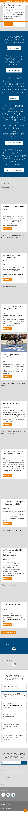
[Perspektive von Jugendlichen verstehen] (14, 195)
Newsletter (24, 1)
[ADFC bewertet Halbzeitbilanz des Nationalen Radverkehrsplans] (14, 539)
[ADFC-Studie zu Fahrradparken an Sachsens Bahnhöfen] (14, 490)
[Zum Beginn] (25, 810)
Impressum (3, 804)
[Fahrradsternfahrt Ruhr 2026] (14, 593)
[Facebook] (3, 795)
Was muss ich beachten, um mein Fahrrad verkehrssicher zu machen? (12, 705)
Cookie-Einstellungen (5, 808)
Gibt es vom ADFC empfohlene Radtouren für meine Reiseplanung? (13, 737)
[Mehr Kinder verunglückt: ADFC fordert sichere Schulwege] (14, 244)
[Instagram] (8, 795)
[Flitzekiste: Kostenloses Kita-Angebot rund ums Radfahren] (14, 440)
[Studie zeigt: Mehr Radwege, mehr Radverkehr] (14, 343)
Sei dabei (3, 781)
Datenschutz (11, 804)
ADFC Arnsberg (5, 777)
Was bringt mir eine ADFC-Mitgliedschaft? (11, 695)
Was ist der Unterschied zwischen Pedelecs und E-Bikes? (11, 726)
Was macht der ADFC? (10, 686)
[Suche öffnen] (21, 4)
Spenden (17, 1)
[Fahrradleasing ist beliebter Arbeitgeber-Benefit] (14, 295)
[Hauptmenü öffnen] (24, 4)
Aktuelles (3, 770)
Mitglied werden (9, 1)
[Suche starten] (24, 762)
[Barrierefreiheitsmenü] (18, 4)
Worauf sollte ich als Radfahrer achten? (9, 716)
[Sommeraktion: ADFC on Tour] (14, 392)
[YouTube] (13, 795)
